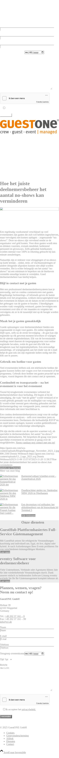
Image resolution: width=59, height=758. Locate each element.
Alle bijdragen (28, 515)
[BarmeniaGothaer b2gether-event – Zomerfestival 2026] (9, 482)
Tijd (2, 58)
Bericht (3, 63)
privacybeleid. (29, 108)
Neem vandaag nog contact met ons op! (35, 442)
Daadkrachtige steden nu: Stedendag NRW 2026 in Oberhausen (39, 491)
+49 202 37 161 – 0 (15, 15)
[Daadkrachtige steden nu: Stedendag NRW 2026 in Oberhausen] (9, 496)
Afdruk (9, 738)
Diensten (10, 741)
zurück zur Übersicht (10, 468)
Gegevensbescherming (17, 735)
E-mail (3, 34)
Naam (3, 26)
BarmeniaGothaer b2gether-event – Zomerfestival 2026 (38, 477)
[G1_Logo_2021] (29, 133)
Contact (10, 744)
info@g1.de (6, 20)
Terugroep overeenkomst (12, 52)
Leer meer (5, 552)
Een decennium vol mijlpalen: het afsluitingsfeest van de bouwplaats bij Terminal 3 (39, 507)
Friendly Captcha (42, 102)
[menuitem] (32, 138)
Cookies (10, 732)
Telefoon (4, 43)
